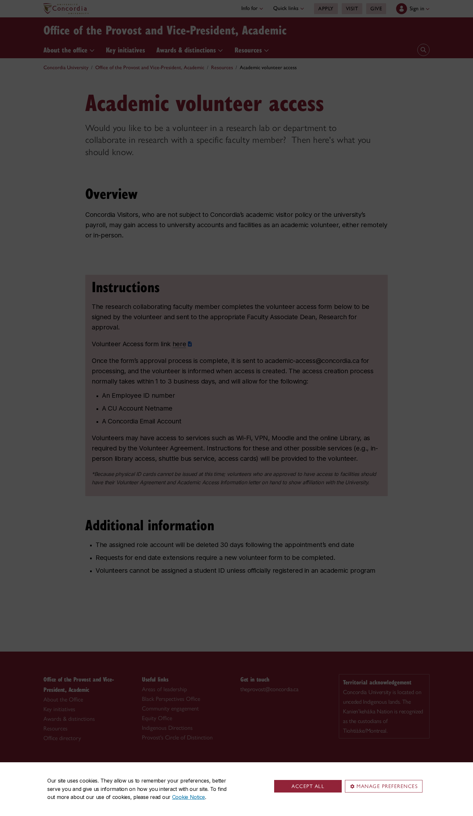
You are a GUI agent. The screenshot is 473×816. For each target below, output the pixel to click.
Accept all (308, 786)
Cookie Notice (188, 797)
